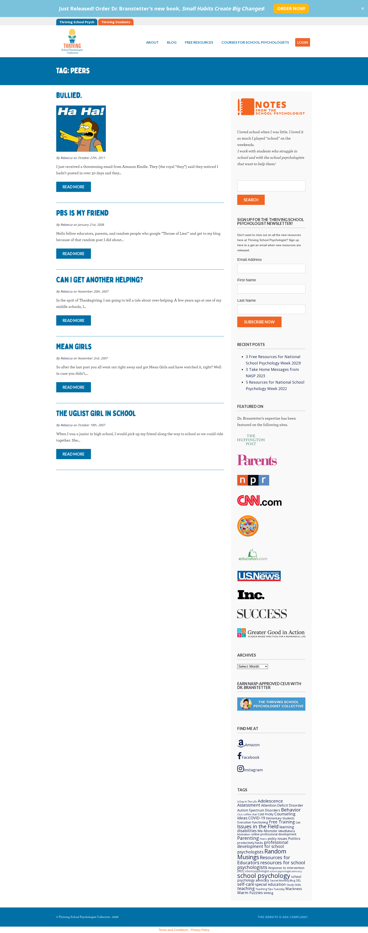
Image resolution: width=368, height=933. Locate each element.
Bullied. (69, 95)
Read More (74, 186)
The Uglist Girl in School (96, 413)
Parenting (248, 838)
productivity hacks (250, 842)
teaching (246, 888)
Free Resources (199, 42)
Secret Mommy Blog (282, 880)
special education (270, 884)
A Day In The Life (247, 801)
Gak (298, 822)
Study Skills (294, 885)
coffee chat (250, 814)
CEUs (240, 814)
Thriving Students (115, 22)
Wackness (293, 888)
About (152, 42)
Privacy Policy (200, 930)
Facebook (250, 757)
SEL (298, 880)
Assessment (248, 805)
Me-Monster (267, 831)
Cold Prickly (265, 814)
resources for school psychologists (271, 864)
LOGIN (302, 42)
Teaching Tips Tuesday (270, 889)
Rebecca (66, 158)
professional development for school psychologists (262, 847)
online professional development (273, 834)
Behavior (291, 809)
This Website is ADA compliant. (283, 917)
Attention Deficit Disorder (282, 805)
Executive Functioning (252, 822)
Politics (294, 838)
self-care (245, 884)
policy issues (277, 838)
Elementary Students (280, 818)
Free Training (282, 822)
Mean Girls (74, 346)
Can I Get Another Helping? (99, 280)
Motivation (243, 834)
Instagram (253, 769)
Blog (172, 42)
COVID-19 (256, 817)
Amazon (252, 744)
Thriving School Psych (76, 22)
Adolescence (270, 801)
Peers (263, 838)
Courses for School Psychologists (255, 42)
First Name (246, 280)
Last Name (246, 300)
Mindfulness (286, 831)
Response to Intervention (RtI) (270, 869)
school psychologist (256, 871)
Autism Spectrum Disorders (258, 810)
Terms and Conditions (173, 930)
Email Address (249, 259)
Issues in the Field (258, 826)
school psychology (263, 875)
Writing (268, 893)
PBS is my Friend (82, 213)
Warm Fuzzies (250, 892)
